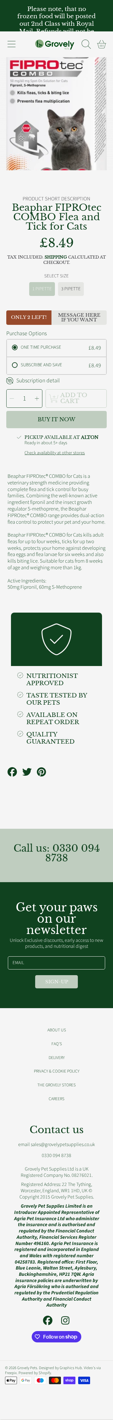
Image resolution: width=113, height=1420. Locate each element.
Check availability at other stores (54, 453)
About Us (56, 1030)
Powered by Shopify (35, 1373)
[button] (11, 44)
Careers (56, 1099)
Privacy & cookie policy (56, 1071)
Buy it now (56, 419)
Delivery (57, 1058)
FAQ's (56, 1044)
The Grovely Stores (56, 1085)
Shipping (56, 257)
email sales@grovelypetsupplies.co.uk (56, 1144)
